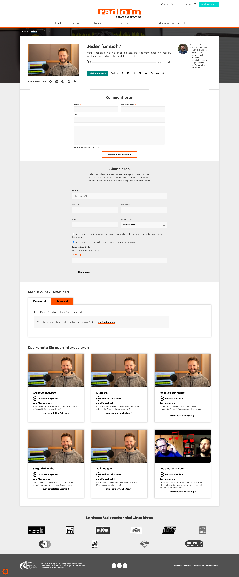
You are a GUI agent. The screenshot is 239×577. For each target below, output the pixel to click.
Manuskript (39, 301)
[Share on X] (128, 73)
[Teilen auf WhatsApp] (134, 73)
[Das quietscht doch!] (183, 446)
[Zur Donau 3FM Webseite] (45, 544)
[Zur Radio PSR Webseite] (136, 530)
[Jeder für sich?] (53, 60)
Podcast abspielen (48, 399)
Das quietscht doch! (172, 468)
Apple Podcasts (56, 81)
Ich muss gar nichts (172, 393)
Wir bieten (176, 4)
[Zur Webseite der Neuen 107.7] (169, 530)
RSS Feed (75, 81)
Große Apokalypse (44, 393)
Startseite (24, 31)
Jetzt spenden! (96, 73)
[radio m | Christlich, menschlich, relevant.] (119, 13)
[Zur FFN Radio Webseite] (69, 530)
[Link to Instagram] (151, 73)
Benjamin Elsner (200, 44)
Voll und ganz (104, 468)
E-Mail (75, 219)
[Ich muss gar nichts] (183, 370)
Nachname (126, 204)
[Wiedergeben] (89, 62)
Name (77, 104)
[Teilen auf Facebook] (122, 73)
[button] (5, 571)
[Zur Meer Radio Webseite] (202, 530)
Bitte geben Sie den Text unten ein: (87, 248)
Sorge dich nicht (43, 468)
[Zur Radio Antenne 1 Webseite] (144, 544)
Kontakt (188, 4)
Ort (75, 114)
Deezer (62, 81)
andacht (34, 31)
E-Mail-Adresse (128, 104)
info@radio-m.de (106, 322)
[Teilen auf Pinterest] (140, 73)
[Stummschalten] (169, 62)
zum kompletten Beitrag (55, 413)
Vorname (76, 204)
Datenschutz (212, 566)
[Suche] (195, 4)
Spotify (50, 81)
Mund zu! (102, 393)
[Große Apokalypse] (56, 370)
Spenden (178, 566)
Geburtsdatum (127, 219)
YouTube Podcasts (69, 81)
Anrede (76, 190)
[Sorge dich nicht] (56, 446)
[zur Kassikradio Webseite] (36, 530)
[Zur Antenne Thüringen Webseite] (102, 530)
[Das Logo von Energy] (94, 544)
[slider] (124, 62)
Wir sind (164, 4)
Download (62, 301)
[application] (129, 62)
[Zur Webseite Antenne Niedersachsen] (194, 544)
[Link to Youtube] (157, 73)
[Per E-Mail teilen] (146, 73)
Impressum (199, 566)
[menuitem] (164, 4)
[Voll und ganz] (119, 446)
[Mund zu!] (119, 370)
